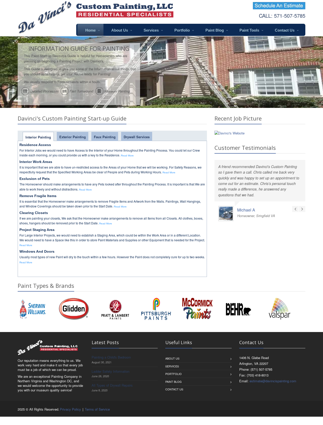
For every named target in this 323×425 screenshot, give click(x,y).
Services (151, 30)
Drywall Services (137, 136)
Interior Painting (38, 137)
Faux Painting (105, 136)
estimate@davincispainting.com (273, 381)
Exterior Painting (72, 136)
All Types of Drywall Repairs (112, 385)
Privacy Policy (70, 409)
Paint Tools (249, 30)
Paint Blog (214, 30)
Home (90, 30)
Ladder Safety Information (110, 371)
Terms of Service (97, 409)
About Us (119, 30)
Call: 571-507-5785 (282, 15)
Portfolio (182, 30)
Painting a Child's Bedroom (111, 357)
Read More (127, 155)
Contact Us (284, 30)
